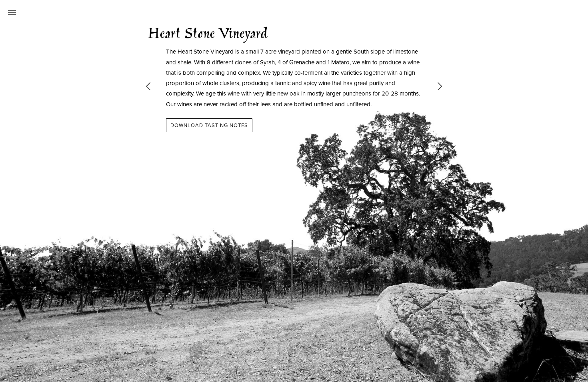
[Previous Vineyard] (148, 86)
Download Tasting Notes (209, 125)
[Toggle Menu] (12, 12)
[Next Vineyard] (440, 86)
